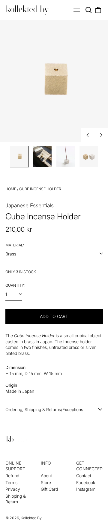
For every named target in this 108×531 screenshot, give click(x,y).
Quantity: (15, 285)
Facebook (85, 482)
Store (46, 482)
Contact (83, 475)
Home (10, 189)
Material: (14, 245)
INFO (46, 462)
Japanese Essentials (29, 205)
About (46, 475)
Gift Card (49, 489)
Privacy (12, 489)
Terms (11, 482)
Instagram (85, 489)
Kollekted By (31, 518)
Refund (12, 475)
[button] (89, 10)
